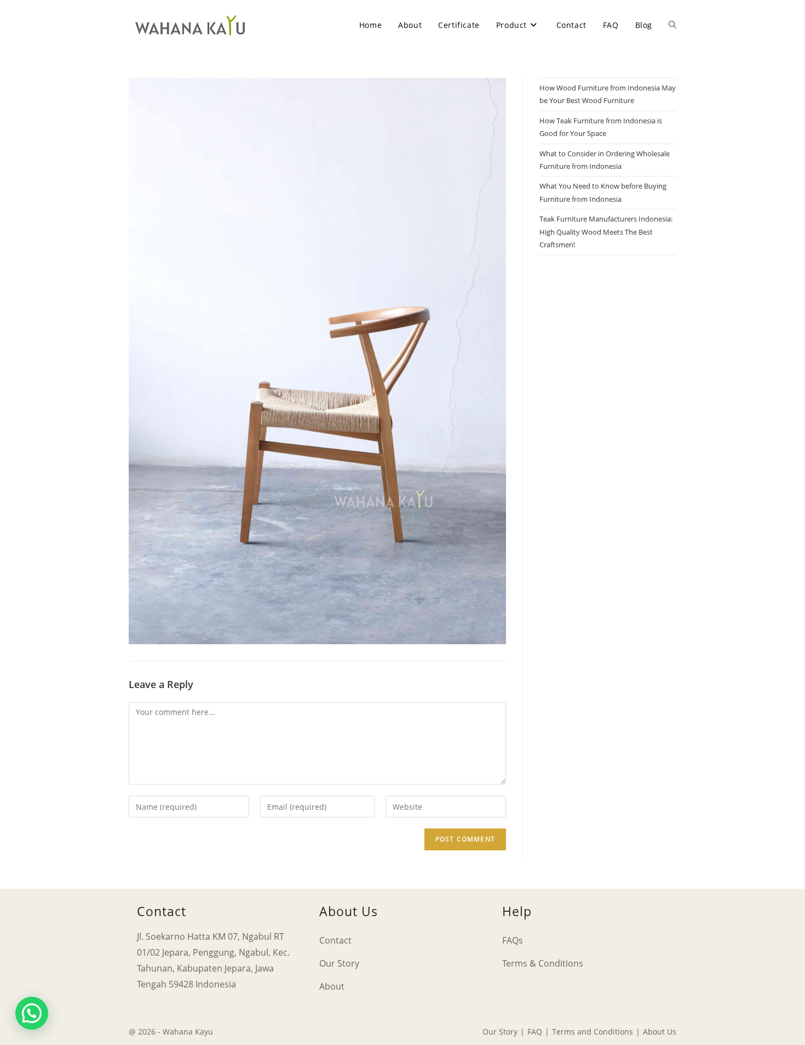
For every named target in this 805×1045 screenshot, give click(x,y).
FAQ (534, 1031)
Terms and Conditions (592, 1031)
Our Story (339, 963)
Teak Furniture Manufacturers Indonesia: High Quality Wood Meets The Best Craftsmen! (605, 231)
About (331, 986)
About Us (659, 1031)
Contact (335, 940)
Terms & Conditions (542, 963)
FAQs (512, 940)
